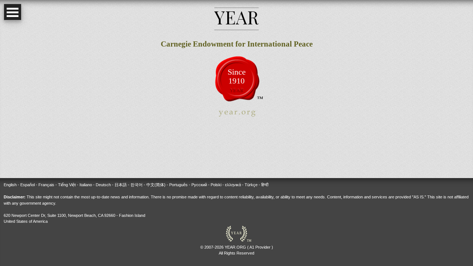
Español (27, 185)
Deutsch (103, 185)
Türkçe (251, 185)
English (10, 185)
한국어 (136, 185)
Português (178, 185)
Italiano (85, 185)
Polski (216, 185)
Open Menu (12, 12)
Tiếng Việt (67, 185)
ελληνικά (233, 185)
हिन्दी (264, 185)
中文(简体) (156, 185)
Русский (199, 185)
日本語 (121, 185)
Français (46, 185)
